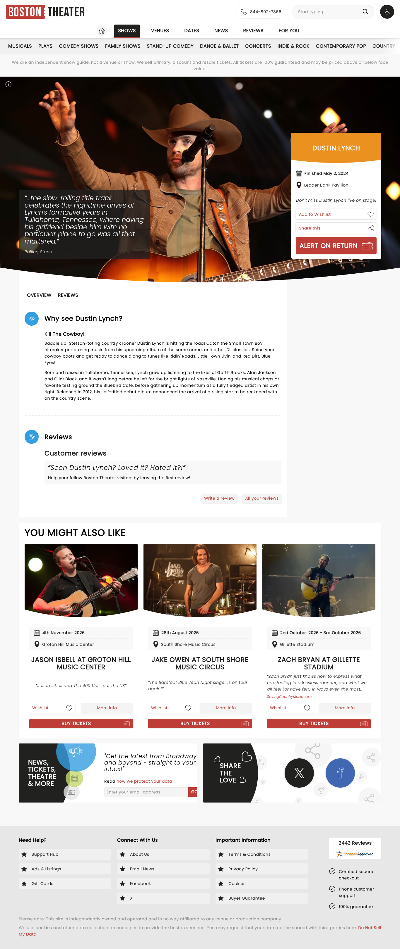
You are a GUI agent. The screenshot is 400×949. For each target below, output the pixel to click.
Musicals (20, 46)
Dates (191, 30)
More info (107, 708)
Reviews (253, 30)
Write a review (219, 498)
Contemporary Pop (341, 46)
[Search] (366, 11)
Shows (127, 30)
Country (383, 46)
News (221, 30)
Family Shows (123, 46)
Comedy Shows (79, 46)
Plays (45, 46)
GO (194, 792)
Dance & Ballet (219, 46)
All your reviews (261, 498)
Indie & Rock (294, 46)
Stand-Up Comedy (170, 46)
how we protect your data (145, 781)
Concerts (258, 46)
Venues (160, 30)
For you (289, 30)
